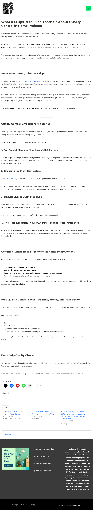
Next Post (85, 435)
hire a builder (11, 178)
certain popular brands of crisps (32, 81)
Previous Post (9, 435)
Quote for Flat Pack (42, 471)
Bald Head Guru (74, 505)
